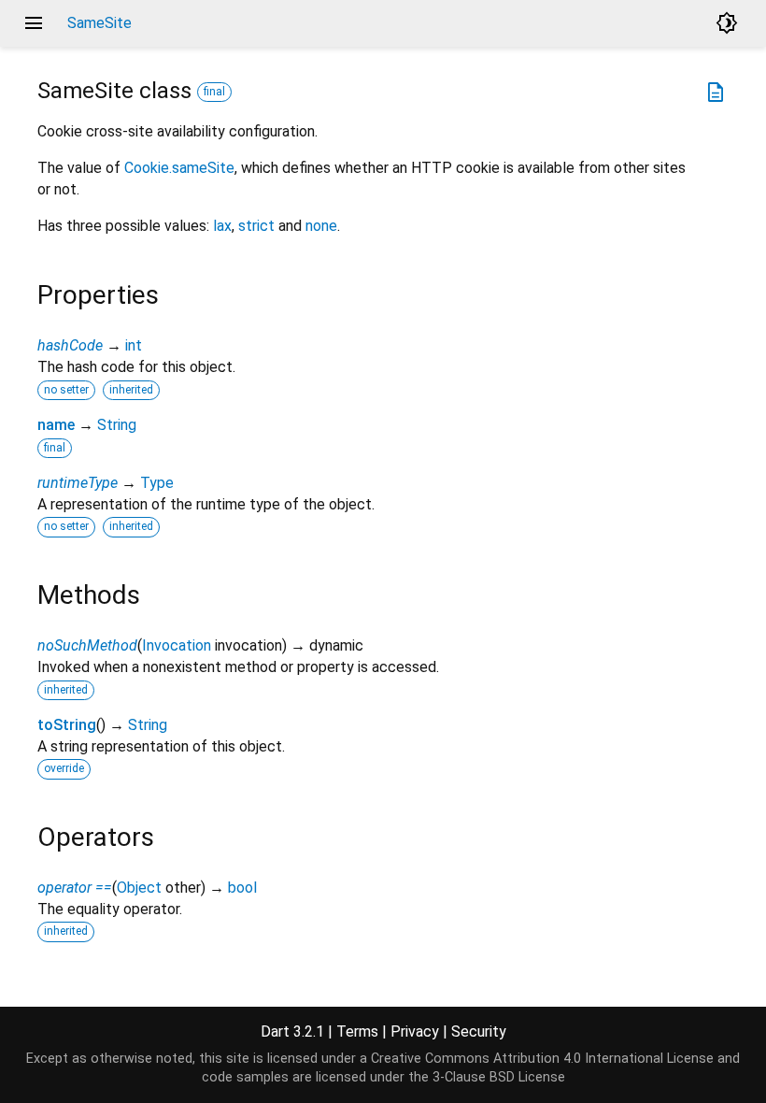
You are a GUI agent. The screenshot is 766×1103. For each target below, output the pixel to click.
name (56, 425)
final (214, 91)
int (133, 345)
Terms (357, 1031)
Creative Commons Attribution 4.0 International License (542, 1059)
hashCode (70, 345)
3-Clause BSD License (499, 1077)
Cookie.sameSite (179, 168)
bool (242, 887)
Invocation (176, 645)
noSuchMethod (87, 645)
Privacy (414, 1031)
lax (222, 226)
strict (256, 226)
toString (66, 725)
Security (478, 1031)
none (321, 226)
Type (157, 483)
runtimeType (77, 483)
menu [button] (33, 23)
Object (139, 887)
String (116, 425)
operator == (74, 887)
